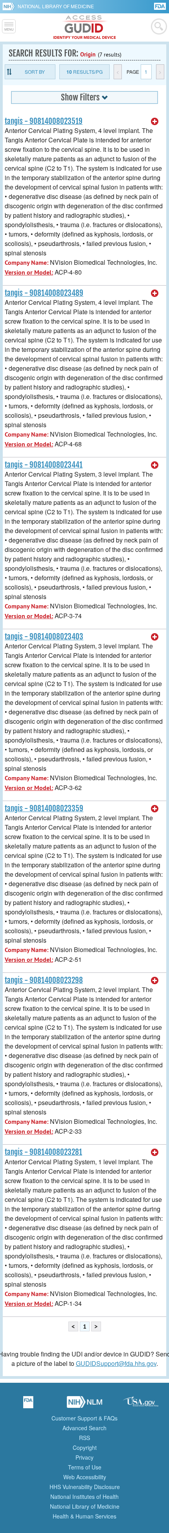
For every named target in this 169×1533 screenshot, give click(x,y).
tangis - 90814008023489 (44, 293)
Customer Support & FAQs (84, 1418)
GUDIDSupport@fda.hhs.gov (116, 1363)
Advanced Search (84, 1428)
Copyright (85, 1447)
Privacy (84, 1457)
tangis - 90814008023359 (44, 808)
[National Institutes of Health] (10, 6)
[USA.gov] (140, 1404)
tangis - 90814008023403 (44, 636)
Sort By (35, 71)
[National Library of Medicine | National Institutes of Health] (84, 1404)
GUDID (84, 27)
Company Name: (26, 263)
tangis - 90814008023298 (44, 980)
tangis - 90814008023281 (43, 1152)
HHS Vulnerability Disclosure (85, 1487)
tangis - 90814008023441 (44, 465)
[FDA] (160, 5)
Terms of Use (84, 1467)
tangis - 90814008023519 (44, 121)
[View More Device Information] (155, 122)
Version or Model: (29, 272)
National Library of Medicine (56, 6)
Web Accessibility (84, 1477)
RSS (84, 1438)
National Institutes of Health (84, 1496)
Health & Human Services (84, 1516)
